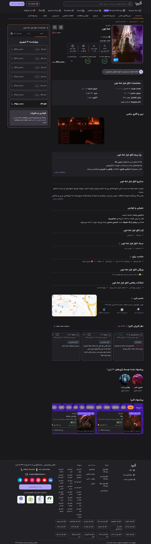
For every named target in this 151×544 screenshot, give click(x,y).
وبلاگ (40, 10)
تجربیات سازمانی (93, 10)
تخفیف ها (67, 10)
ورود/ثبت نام (16, 3)
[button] (130, 407)
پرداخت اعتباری (53, 10)
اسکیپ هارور (125, 102)
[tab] (138, 15)
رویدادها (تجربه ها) (113, 10)
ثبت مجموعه (28, 10)
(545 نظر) (104, 51)
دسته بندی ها (133, 10)
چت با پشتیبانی (35, 486)
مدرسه (79, 10)
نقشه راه (31, 3)
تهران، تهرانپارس (105, 40)
